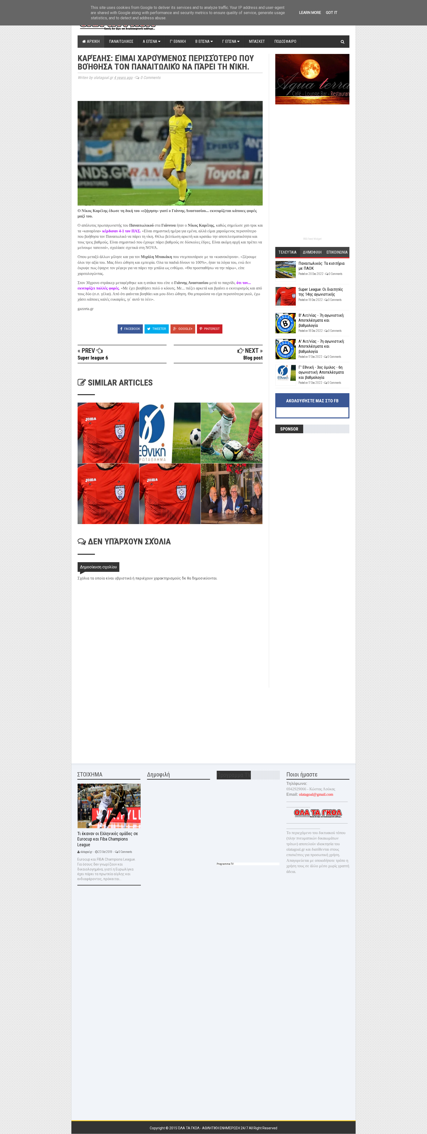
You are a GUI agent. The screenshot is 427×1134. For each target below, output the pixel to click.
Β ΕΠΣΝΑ (203, 41)
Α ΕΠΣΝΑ (150, 41)
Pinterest (211, 329)
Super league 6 (93, 358)
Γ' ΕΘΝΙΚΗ (178, 41)
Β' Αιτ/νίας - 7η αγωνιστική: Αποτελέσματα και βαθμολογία (321, 320)
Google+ (185, 329)
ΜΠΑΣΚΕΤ (257, 41)
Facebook (132, 329)
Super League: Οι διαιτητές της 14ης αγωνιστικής (321, 292)
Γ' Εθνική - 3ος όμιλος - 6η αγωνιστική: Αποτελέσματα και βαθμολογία (321, 372)
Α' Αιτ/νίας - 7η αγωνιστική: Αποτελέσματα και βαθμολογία (321, 346)
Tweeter (159, 329)
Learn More (310, 12)
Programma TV (225, 864)
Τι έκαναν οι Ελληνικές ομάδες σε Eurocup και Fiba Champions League (107, 839)
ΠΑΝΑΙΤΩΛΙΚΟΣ (121, 41)
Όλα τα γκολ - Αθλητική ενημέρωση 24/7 (213, 1128)
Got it (331, 12)
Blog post (253, 358)
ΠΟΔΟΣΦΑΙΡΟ (285, 41)
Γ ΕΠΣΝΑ (229, 41)
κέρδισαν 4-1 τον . (121, 231)
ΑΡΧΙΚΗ (93, 41)
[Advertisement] (115, 722)
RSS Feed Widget (312, 239)
